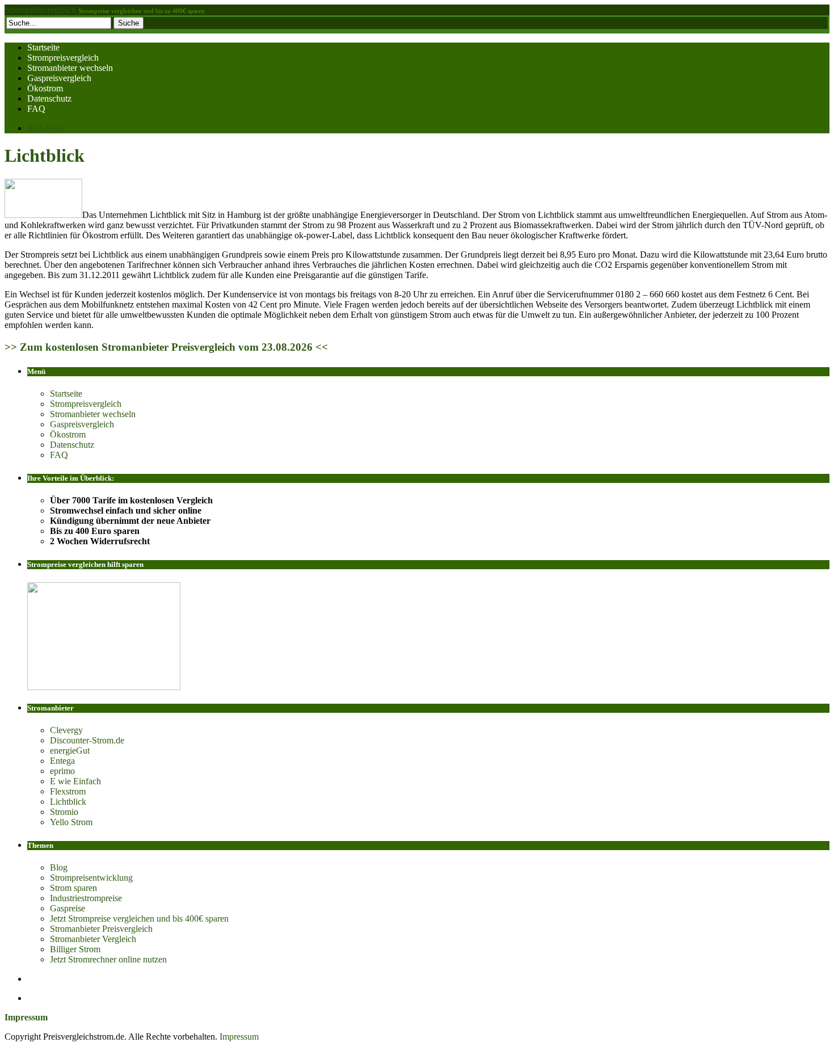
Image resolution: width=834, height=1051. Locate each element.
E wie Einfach (75, 781)
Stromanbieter (50, 708)
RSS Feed (45, 128)
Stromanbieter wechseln (70, 68)
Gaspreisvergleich (59, 78)
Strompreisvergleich (40, 10)
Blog (59, 867)
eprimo (62, 771)
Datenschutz (49, 98)
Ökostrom (45, 88)
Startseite (43, 47)
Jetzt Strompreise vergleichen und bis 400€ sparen (139, 918)
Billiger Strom (75, 949)
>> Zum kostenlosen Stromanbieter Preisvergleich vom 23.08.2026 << (166, 347)
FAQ (36, 108)
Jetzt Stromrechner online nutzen (108, 959)
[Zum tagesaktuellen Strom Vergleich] (103, 687)
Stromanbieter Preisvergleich (101, 929)
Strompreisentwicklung (91, 877)
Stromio (64, 812)
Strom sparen (73, 888)
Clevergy (66, 730)
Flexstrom (68, 791)
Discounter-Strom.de (87, 740)
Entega (62, 761)
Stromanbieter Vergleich (93, 939)
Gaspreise (67, 908)
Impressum (239, 1036)
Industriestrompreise (86, 898)
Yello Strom (71, 822)
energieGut (70, 750)
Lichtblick (45, 155)
